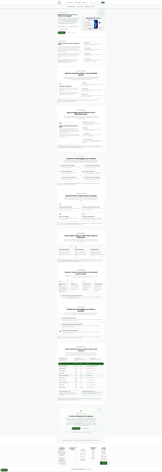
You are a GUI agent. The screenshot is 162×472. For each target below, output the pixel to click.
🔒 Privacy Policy (82, 451)
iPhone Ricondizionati (72, 6)
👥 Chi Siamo (93, 457)
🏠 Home (93, 451)
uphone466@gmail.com (62, 460)
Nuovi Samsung (80, 6)
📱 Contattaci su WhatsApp (103, 463)
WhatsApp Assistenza (76, 428)
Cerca (103, 2)
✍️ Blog (93, 459)
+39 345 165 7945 (62, 459)
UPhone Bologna (78, 2)
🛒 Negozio (93, 452)
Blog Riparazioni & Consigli (89, 6)
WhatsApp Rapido (61, 32)
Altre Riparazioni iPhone (85, 428)
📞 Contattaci (83, 457)
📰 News (93, 454)
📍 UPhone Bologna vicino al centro (83, 460)
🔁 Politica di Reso (82, 454)
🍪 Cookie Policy (82, 456)
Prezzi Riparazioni (70, 2)
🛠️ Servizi (93, 455)
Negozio (83, 2)
